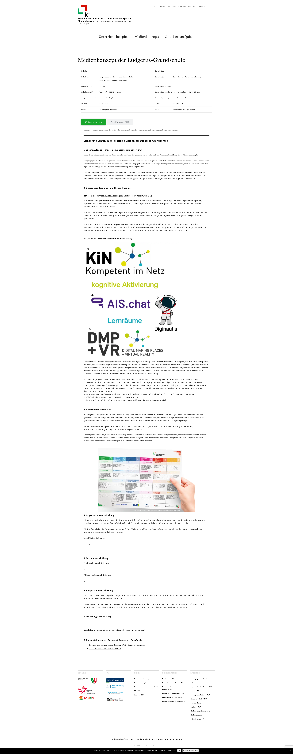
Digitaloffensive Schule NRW (201, 687)
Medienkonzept (140, 683)
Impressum (182, 7)
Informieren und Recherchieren (174, 683)
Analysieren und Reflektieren (173, 697)
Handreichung (195, 703)
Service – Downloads (168, 7)
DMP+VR (137, 691)
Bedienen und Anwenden (171, 679)
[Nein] (290, 751)
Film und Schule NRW (198, 699)
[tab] (93, 122)
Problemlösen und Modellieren (174, 701)
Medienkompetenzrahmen (200, 711)
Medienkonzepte (147, 37)
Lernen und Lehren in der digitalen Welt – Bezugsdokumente (117, 645)
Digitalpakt (194, 691)
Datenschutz (195, 683)
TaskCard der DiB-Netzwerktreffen (105, 648)
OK (179, 750)
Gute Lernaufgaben (179, 37)
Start (156, 7)
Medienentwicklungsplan (143, 679)
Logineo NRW (139, 695)
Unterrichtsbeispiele (114, 37)
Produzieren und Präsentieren (173, 693)
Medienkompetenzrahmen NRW (146, 687)
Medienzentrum (196, 715)
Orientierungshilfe (197, 719)
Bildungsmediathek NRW (200, 695)
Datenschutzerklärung (196, 7)
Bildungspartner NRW (198, 679)
